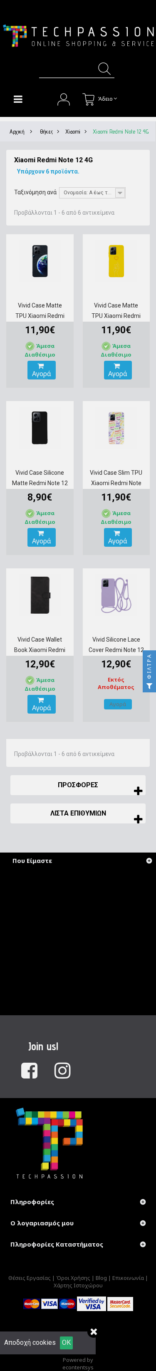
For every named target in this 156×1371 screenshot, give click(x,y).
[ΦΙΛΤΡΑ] (149, 685)
